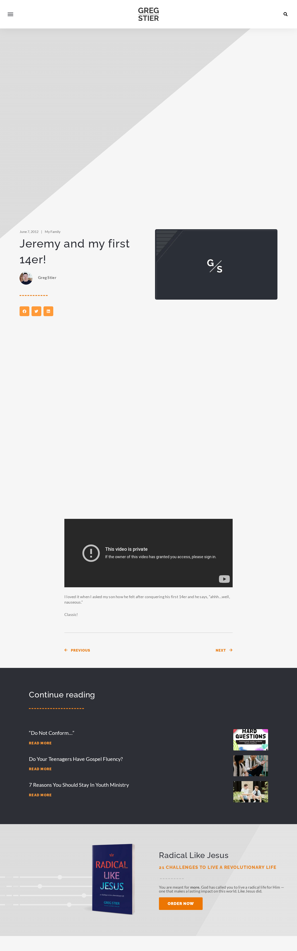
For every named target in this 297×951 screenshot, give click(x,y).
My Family (52, 231)
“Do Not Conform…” (51, 733)
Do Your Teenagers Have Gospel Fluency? (76, 759)
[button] (285, 14)
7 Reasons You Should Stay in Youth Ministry (79, 785)
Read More (40, 743)
